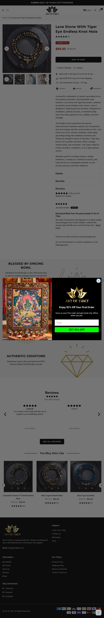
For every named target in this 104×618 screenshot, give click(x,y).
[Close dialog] (98, 281)
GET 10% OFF (77, 329)
